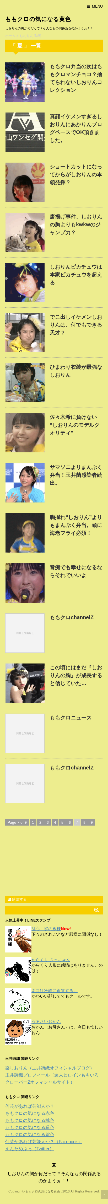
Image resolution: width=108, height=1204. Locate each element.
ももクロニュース (71, 717)
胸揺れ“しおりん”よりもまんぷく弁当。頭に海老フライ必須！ (76, 525)
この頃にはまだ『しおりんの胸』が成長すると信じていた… (76, 675)
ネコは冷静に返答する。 (54, 990)
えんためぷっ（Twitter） (29, 1148)
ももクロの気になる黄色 (38, 19)
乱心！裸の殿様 (46, 929)
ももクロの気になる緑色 (29, 1127)
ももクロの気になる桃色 (29, 1120)
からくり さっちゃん (50, 959)
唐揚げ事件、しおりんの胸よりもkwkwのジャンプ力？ (76, 224)
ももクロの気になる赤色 (29, 1113)
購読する (19, 899)
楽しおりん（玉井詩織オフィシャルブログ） (49, 1068)
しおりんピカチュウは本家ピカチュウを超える (76, 274)
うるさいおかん (46, 1021)
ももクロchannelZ (72, 617)
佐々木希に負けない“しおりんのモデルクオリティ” (75, 425)
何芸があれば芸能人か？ (29, 1106)
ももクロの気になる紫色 (29, 1134)
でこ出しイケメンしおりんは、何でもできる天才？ (76, 324)
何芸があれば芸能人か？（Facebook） (43, 1141)
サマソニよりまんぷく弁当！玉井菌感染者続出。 (76, 475)
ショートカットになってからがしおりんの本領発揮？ (76, 174)
